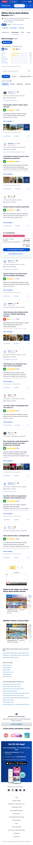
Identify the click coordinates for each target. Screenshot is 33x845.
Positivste (28, 84)
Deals (4, 1)
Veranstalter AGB (16, 807)
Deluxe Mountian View (10, 491)
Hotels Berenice (7, 674)
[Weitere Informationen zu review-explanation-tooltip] (22, 24)
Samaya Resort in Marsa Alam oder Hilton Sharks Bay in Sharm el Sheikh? (16, 693)
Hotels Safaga (6, 670)
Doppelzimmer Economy (11, 359)
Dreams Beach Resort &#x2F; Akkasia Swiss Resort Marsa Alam (16, 697)
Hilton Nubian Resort (8, 700)
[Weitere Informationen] (24, 246)
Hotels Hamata (7, 667)
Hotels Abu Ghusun (8, 672)
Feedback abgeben (16, 724)
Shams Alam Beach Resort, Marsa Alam (13, 695)
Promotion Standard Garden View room (15, 152)
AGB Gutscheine (16, 827)
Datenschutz (16, 813)
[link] (27, 5)
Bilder (22, 32)
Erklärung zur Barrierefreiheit (16, 830)
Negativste (20, 84)
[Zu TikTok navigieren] (16, 790)
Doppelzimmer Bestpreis (11, 100)
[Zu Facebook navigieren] (9, 790)
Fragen (28, 32)
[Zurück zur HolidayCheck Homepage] (6, 6)
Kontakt (23, 1)
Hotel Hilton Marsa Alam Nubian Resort (13, 689)
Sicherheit (16, 833)
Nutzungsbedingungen (16, 810)
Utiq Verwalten (16, 820)
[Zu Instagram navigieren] (12, 790)
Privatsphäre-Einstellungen (16, 817)
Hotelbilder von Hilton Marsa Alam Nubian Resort (16, 655)
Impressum (16, 836)
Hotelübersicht (5, 32)
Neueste (12, 84)
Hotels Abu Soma (7, 676)
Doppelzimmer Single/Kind (11, 269)
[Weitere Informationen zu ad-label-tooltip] (18, 572)
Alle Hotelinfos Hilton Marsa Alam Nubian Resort (16, 653)
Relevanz (5, 84)
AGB (16, 823)
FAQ (16, 797)
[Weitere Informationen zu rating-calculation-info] (20, 66)
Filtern (7, 76)
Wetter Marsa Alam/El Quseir (10, 657)
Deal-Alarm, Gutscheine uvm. (16, 804)
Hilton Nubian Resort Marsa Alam (12, 684)
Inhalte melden (16, 800)
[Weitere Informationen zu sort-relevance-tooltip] (10, 81)
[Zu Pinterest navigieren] (20, 790)
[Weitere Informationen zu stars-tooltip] (14, 15)
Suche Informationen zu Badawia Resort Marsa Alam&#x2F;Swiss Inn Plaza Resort (16, 704)
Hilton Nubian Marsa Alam (10, 691)
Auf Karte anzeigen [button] (8, 21)
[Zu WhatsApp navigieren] (24, 790)
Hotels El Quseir (7, 665)
